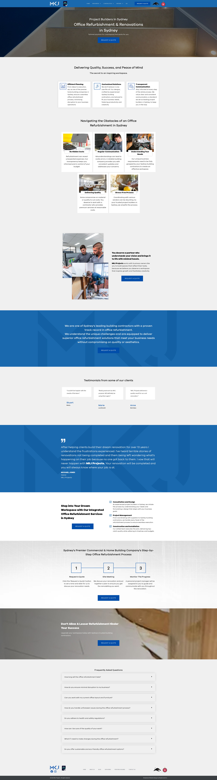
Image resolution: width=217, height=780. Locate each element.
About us (92, 769)
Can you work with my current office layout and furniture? (88, 697)
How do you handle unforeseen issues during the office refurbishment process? (97, 708)
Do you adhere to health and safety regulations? (84, 718)
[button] (62, 398)
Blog (99, 769)
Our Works (108, 769)
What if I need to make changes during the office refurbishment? (91, 739)
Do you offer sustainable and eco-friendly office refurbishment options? (94, 749)
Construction (107, 3)
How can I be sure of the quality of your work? (83, 728)
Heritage (118, 3)
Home (88, 3)
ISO (127, 3)
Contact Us (132, 769)
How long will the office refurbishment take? (82, 677)
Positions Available (120, 769)
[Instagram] (55, 771)
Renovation (95, 3)
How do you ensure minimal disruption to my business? (87, 687)
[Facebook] (52, 771)
